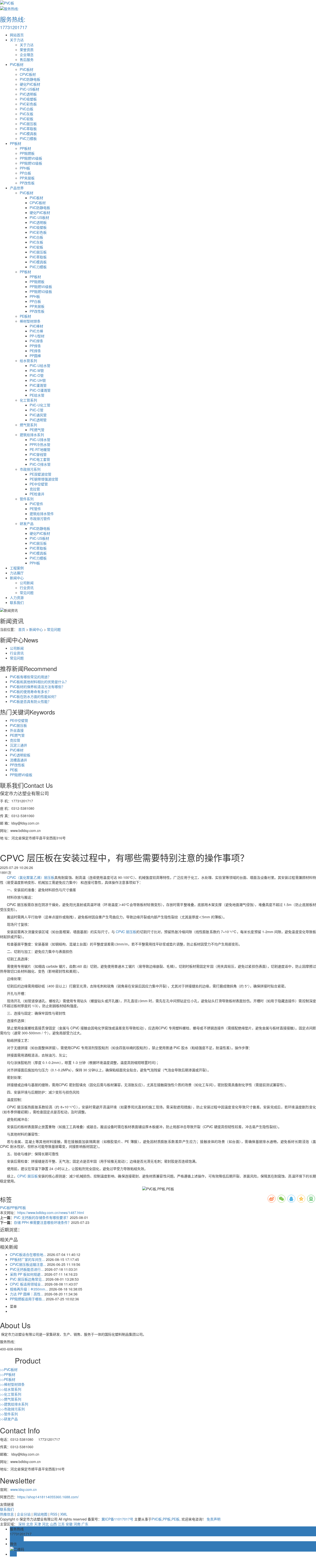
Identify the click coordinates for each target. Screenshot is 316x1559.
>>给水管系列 (10, 1389)
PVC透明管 (38, 419)
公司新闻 (27, 582)
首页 (21, 629)
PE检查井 (37, 493)
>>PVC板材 (9, 1369)
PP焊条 (35, 345)
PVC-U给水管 (40, 365)
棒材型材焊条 (30, 321)
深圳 (21, 1523)
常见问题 (27, 592)
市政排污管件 (40, 518)
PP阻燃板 (27, 153)
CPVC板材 (28, 74)
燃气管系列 (28, 424)
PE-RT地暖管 (40, 449)
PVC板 (5, 1207)
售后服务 (27, 59)
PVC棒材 (36, 326)
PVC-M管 (37, 370)
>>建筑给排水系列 (14, 1404)
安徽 (69, 1523)
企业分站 (24, 1514)
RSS (53, 1514)
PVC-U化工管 (40, 405)
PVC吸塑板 (28, 98)
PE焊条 (35, 350)
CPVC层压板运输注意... (28, 1264)
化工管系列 (28, 400)
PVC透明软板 (20, 754)
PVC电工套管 (40, 459)
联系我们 (17, 602)
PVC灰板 (26, 113)
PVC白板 (26, 108)
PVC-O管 (37, 375)
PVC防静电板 (30, 79)
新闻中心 (17, 577)
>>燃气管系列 (10, 1399)
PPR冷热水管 (40, 444)
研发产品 (27, 523)
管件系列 (27, 498)
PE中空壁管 (39, 483)
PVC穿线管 (38, 454)
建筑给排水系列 (32, 434)
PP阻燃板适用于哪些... (27, 1298)
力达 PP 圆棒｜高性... (26, 1293)
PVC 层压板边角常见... (27, 1279)
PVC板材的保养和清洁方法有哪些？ (37, 686)
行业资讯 (27, 587)
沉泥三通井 (18, 745)
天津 (37, 1523)
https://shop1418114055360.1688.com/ (48, 1496)
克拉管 (35, 488)
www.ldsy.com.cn (23, 1489)
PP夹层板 (27, 177)
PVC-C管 (36, 409)
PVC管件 (36, 503)
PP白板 (25, 173)
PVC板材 (16, 64)
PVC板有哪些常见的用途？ (30, 676)
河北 (45, 1523)
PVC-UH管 (38, 380)
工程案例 (17, 567)
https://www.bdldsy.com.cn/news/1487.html (50, 1212)
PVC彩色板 (28, 103)
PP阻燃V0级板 (31, 158)
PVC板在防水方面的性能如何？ (34, 696)
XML (63, 1514)
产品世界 (17, 187)
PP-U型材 (37, 335)
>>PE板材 (7, 1379)
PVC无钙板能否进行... (27, 1269)
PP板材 (15, 143)
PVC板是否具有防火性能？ (30, 701)
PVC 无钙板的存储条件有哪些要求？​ (42, 1217)
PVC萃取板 (28, 128)
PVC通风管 (38, 414)
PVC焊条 (36, 340)
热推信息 (7, 1514)
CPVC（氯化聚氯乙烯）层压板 (30, 877)
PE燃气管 (37, 429)
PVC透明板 (28, 94)
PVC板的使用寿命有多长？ (30, 691)
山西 (53, 1523)
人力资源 (17, 597)
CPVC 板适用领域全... (27, 1284)
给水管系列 (28, 360)
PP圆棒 (35, 355)
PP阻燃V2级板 (31, 163)
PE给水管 (37, 395)
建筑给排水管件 (42, 513)
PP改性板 (27, 182)
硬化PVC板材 (30, 84)
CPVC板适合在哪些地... (28, 1254)
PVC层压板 (28, 123)
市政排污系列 (30, 469)
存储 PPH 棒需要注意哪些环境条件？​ (42, 1222)
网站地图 (40, 1514)
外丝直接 (17, 730)
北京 (29, 1523)
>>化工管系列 (10, 1394)
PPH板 (25, 168)
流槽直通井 (18, 759)
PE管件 (35, 508)
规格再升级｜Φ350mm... (29, 1289)
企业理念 (27, 54)
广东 (84, 1523)
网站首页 (17, 34)
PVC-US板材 (29, 89)
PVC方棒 (36, 330)
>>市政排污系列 (12, 1408)
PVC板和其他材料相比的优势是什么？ (39, 681)
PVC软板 (26, 118)
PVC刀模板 (28, 138)
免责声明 (213, 1519)
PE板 (14, 769)
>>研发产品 (9, 1418)
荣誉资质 (27, 49)
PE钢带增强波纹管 (44, 479)
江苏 (61, 1523)
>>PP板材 (7, 1374)
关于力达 (17, 39)
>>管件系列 (9, 1413)
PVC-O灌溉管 (40, 390)
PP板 (14, 1207)
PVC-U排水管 (40, 439)
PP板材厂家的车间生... (27, 1259)
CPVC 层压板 (125, 931)
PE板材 (25, 316)
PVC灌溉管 (38, 385)
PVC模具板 (28, 133)
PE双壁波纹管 (40, 474)
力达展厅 (17, 572)
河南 (77, 1523)
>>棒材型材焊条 (12, 1384)
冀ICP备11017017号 (117, 1519)
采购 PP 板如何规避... (26, 1274)
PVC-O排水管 (40, 464)
